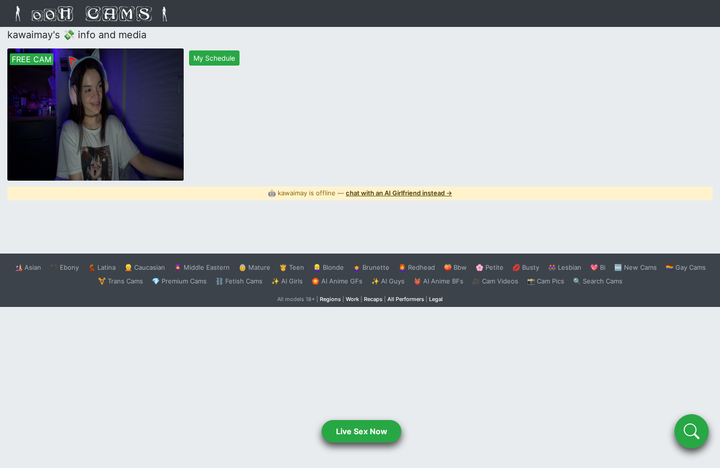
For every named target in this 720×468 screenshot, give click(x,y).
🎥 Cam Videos (495, 281)
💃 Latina (102, 267)
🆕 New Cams (635, 267)
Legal (436, 299)
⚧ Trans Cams (120, 281)
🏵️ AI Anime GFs (337, 281)
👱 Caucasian (144, 267)
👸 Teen (291, 267)
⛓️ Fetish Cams (239, 281)
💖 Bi (597, 267)
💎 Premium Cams (179, 281)
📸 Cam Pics (545, 281)
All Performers (405, 299)
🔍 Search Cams (598, 281)
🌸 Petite (490, 267)
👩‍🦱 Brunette (371, 267)
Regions (330, 299)
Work (352, 299)
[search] (691, 431)
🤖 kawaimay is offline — (360, 193)
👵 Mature (254, 267)
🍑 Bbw (455, 267)
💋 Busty (525, 267)
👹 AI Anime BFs (438, 281)
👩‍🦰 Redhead (416, 267)
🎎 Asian (28, 267)
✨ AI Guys (388, 281)
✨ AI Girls (287, 281)
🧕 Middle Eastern (202, 267)
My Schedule (214, 58)
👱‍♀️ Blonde (328, 267)
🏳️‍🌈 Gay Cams (686, 267)
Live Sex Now (361, 431)
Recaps (373, 299)
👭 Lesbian (564, 267)
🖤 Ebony (64, 267)
